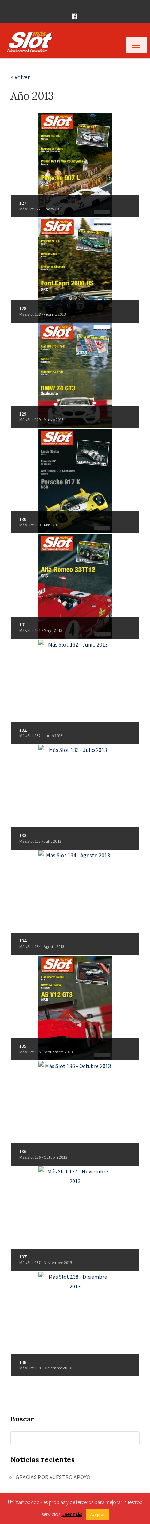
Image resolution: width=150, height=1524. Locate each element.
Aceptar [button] (97, 1514)
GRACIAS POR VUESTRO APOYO (53, 1476)
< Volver (20, 77)
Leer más (71, 1514)
